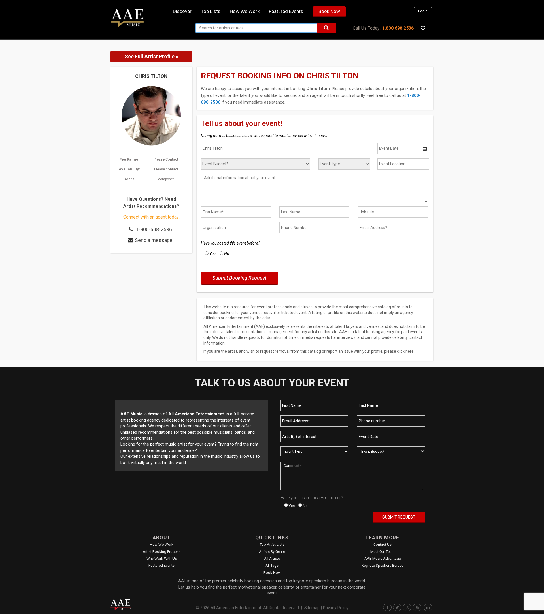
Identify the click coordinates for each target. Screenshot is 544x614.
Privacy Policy (335, 607)
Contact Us (382, 544)
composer (166, 179)
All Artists (272, 558)
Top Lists (210, 11)
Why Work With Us (161, 558)
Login (423, 11)
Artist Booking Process (161, 551)
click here (405, 351)
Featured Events (286, 11)
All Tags (272, 565)
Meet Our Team (382, 551)
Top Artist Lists (272, 544)
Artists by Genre (272, 551)
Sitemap (312, 607)
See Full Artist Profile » (151, 56)
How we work (245, 11)
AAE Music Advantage (382, 558)
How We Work (161, 544)
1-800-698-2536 (154, 229)
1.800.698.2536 (398, 28)
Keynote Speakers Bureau (382, 565)
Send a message (154, 240)
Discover (182, 11)
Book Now (329, 11)
